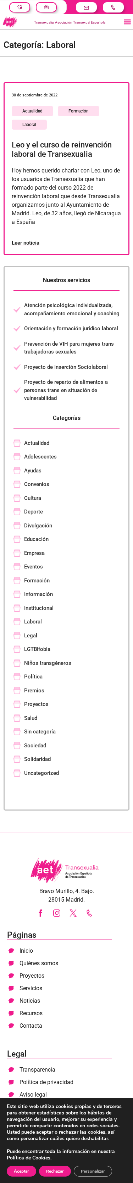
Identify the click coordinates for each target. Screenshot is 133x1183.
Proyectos (36, 704)
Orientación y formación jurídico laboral (71, 328)
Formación (78, 111)
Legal (30, 635)
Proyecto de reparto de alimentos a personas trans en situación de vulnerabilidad (66, 390)
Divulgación (38, 525)
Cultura (32, 498)
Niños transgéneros (47, 663)
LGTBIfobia (37, 649)
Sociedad (35, 745)
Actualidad (32, 111)
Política (33, 676)
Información (38, 594)
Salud (30, 718)
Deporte (33, 511)
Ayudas (32, 470)
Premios (34, 690)
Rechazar (55, 1171)
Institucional (39, 608)
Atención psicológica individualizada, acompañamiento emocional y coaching (72, 309)
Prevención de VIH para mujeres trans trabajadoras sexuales (69, 348)
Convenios (36, 484)
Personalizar (93, 1171)
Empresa (34, 553)
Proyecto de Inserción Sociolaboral (66, 367)
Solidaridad (37, 759)
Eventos (33, 566)
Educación (36, 539)
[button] (127, 22)
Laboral (29, 124)
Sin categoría (40, 731)
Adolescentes (40, 456)
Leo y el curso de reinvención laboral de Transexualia (62, 149)
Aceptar (21, 1171)
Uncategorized (41, 773)
